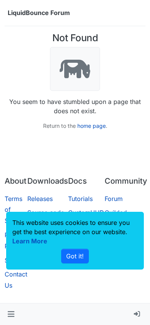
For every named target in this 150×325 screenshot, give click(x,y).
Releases (40, 199)
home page (91, 125)
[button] (11, 314)
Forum (114, 199)
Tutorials (80, 199)
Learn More (29, 241)
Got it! (75, 256)
